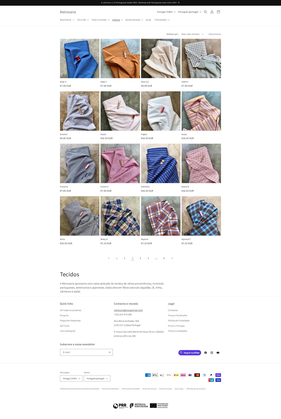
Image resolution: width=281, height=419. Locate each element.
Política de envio (165, 389)
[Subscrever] (109, 352)
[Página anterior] (109, 258)
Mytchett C (186, 239)
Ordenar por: (172, 34)
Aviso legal (179, 389)
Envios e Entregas (176, 325)
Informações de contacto (195, 389)
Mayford (144, 239)
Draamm (64, 134)
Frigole (144, 134)
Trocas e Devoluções (177, 315)
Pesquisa (64, 315)
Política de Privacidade (179, 320)
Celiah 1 (185, 82)
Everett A (104, 187)
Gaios (62, 239)
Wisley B (104, 239)
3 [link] (132, 258)
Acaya (184, 134)
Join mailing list (67, 331)
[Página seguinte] (172, 258)
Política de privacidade (131, 389)
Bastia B (185, 187)
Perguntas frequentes (70, 320)
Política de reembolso (110, 389)
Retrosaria (70, 389)
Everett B (64, 187)
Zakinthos (145, 187)
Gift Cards (64, 325)
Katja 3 (104, 82)
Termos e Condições (177, 331)
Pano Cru (145, 82)
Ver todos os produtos (70, 310)
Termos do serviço (149, 389)
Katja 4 (63, 82)
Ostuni (103, 134)
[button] (66, 20)
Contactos (173, 310)
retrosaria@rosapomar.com (128, 310)
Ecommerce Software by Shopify (86, 389)
